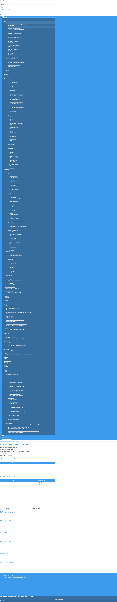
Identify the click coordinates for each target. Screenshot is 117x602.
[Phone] (1, 600)
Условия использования (5, 582)
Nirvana (59, 599)
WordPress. (61, 599)
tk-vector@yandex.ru (5, 14)
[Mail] (4, 600)
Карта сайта (4, 3)
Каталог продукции (3, 441)
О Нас (3, 583)
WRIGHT (9, 441)
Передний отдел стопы (15, 441)
